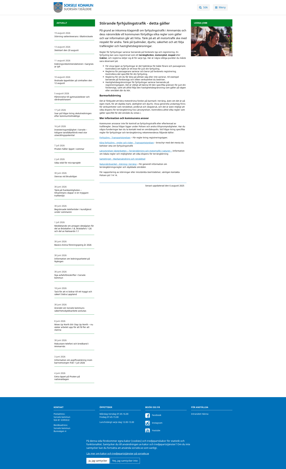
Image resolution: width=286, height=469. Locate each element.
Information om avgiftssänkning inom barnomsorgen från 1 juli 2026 (73, 361)
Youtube (155, 430)
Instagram (156, 422)
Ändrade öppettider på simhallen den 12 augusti (73, 82)
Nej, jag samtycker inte (125, 460)
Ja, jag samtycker (98, 460)
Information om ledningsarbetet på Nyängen (72, 260)
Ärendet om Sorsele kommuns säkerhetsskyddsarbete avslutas (70, 309)
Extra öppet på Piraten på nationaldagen (67, 378)
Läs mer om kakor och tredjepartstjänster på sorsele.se (117, 453)
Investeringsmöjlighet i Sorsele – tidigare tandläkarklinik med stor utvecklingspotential (70, 132)
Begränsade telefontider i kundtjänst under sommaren (72, 210)
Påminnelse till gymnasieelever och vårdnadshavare (72, 98)
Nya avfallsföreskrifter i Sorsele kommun (70, 276)
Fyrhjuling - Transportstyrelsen (115, 137)
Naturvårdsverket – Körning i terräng (118, 164)
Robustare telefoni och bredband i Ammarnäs (71, 345)
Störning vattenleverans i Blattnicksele (73, 36)
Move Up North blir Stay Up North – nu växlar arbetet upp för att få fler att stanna (73, 327)
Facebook (156, 415)
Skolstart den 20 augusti (66, 50)
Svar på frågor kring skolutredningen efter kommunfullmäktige (73, 114)
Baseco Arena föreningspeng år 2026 (72, 245)
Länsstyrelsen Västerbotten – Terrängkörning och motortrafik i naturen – (136, 150)
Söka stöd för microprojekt (67, 162)
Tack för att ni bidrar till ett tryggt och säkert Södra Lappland (73, 293)
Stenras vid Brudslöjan (65, 176)
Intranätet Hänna (199, 413)
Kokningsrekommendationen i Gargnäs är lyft (74, 65)
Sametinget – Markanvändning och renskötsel (122, 158)
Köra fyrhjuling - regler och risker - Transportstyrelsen (127, 142)
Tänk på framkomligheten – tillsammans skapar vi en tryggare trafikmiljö (71, 193)
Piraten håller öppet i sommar (69, 149)
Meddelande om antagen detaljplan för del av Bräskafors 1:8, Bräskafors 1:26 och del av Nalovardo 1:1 (74, 229)
